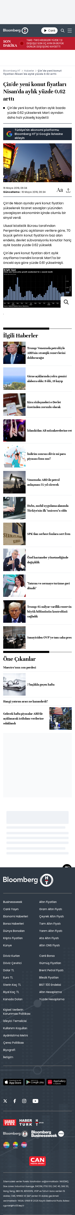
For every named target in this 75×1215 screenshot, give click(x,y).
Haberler (29, 70)
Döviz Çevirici (12, 963)
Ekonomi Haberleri (15, 916)
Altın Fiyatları (48, 902)
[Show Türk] (15, 1145)
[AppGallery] (56, 1082)
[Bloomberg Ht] (15, 1134)
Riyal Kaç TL (11, 992)
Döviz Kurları (11, 956)
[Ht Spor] (39, 1122)
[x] (5, 1101)
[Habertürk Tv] (25, 1122)
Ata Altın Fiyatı (49, 938)
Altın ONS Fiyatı (49, 945)
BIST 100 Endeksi (50, 985)
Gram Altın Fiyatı (50, 909)
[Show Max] (24, 1145)
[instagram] (24, 1101)
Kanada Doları (12, 999)
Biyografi (9, 1050)
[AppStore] (13, 1082)
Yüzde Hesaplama (51, 999)
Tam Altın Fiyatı (50, 924)
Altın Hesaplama (50, 992)
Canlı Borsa (47, 956)
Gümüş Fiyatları (50, 963)
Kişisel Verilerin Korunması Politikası (16, 1012)
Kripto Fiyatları (13, 938)
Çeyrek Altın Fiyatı (51, 916)
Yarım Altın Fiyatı (50, 931)
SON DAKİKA (10, 43)
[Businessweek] (47, 1134)
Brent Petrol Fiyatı (51, 970)
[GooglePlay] (35, 1082)
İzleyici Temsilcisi (15, 1021)
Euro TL (8, 977)
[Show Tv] (6, 1145)
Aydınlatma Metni (15, 1035)
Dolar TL (8, 970)
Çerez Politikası (13, 1043)
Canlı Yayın (11, 909)
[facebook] (15, 1101)
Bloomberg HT (11, 70)
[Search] (62, 30)
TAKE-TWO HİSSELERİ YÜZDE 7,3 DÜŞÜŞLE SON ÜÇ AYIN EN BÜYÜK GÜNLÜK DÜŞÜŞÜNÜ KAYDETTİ (45, 43)
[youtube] (35, 1101)
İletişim (8, 1057)
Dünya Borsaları (14, 931)
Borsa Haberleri (13, 924)
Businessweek (12, 902)
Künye (7, 945)
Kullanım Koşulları (15, 1028)
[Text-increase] (60, 190)
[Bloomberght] (15, 30)
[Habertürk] (9, 1122)
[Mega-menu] (70, 30)
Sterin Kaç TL (12, 985)
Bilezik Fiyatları (49, 977)
